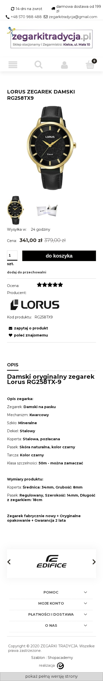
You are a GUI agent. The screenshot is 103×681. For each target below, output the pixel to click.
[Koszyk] (90, 65)
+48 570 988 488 (26, 17)
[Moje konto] (64, 65)
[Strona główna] (51, 38)
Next (94, 561)
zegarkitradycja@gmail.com (73, 17)
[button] (13, 65)
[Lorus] (35, 304)
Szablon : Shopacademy (52, 657)
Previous (9, 561)
